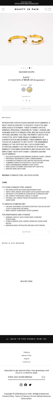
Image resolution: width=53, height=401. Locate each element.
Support (26, 359)
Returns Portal (26, 355)
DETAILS (6, 117)
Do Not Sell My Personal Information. (35, 397)
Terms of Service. (22, 396)
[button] (26, 80)
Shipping (26, 232)
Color (26, 85)
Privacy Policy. (9, 396)
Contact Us (26, 362)
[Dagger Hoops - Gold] (6, 263)
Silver (23, 89)
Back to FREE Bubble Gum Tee (28, 339)
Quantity (26, 96)
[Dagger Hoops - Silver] (3, 263)
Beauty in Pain (26, 394)
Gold (29, 89)
